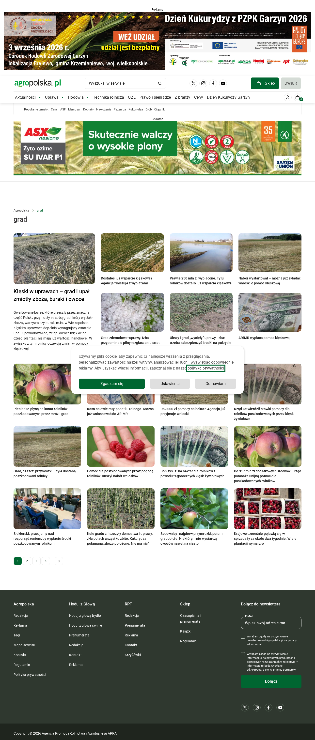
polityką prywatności (206, 368)
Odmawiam (215, 383)
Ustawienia (170, 383)
